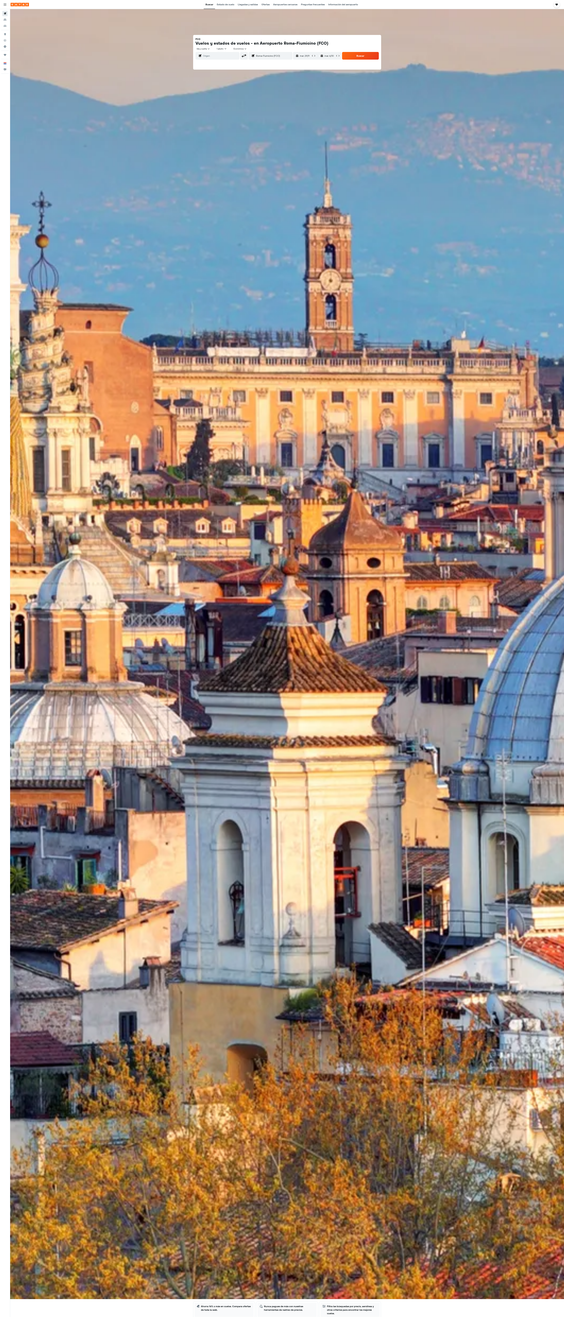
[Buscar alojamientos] (5, 20)
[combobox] (203, 48)
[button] (5, 4)
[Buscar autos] (5, 26)
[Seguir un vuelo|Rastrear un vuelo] (5, 40)
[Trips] (5, 55)
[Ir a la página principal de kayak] (20, 4)
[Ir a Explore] (5, 34)
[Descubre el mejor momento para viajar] (5, 46)
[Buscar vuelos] (5, 13)
